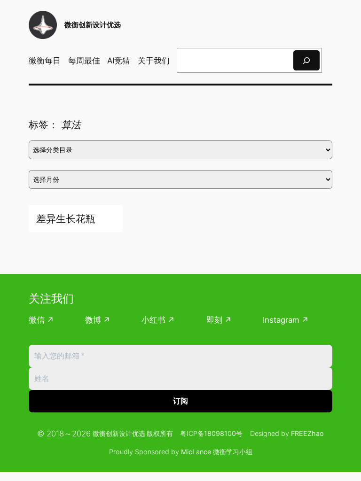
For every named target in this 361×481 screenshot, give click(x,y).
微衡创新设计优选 (92, 24)
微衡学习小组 (232, 452)
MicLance (196, 452)
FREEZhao (307, 433)
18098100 (220, 433)
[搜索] (306, 60)
